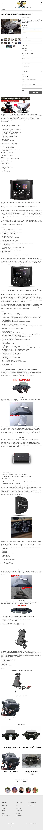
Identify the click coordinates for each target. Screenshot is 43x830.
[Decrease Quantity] (23, 92)
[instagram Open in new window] (31, 805)
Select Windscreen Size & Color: (27, 53)
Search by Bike (5, 805)
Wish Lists (18, 811)
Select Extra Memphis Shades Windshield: (29, 79)
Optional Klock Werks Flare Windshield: (28, 84)
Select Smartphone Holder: (26, 69)
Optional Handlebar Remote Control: (28, 58)
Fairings (3, 806)
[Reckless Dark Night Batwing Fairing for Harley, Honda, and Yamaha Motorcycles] (11, 27)
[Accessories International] (21, 3)
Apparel (3, 811)
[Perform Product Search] (40, 9)
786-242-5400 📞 (25, 785)
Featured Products (6, 815)
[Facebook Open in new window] (29, 805)
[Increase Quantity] (27, 92)
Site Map (18, 813)
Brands (3, 808)
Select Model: (24, 37)
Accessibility (19, 815)
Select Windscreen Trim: (26, 63)
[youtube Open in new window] (33, 805)
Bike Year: (24, 32)
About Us (18, 806)
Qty (23, 90)
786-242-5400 (21, 7)
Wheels (3, 813)
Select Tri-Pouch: (25, 74)
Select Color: (24, 48)
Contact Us (18, 808)
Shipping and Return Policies (31, 823)
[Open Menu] (2, 4)
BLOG (17, 805)
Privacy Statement (11, 823)
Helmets (3, 810)
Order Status (19, 810)
